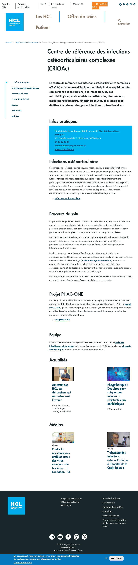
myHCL (43, 4)
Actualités (16, 110)
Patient (43, 27)
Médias (15, 116)
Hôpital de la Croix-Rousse (26, 42)
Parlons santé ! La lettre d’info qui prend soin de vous (114, 523)
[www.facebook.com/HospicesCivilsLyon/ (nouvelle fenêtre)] (124, 4)
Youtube (60, 537)
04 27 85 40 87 (62, 142)
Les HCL (43, 16)
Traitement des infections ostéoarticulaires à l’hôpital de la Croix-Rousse (117, 460)
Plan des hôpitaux (111, 498)
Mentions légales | (68, 547)
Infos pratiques (21, 82)
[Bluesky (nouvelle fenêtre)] (120, 4)
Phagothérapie (62, 320)
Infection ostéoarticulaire (67, 198)
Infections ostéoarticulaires (25, 88)
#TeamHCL (78, 4)
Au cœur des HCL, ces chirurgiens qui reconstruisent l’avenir (61, 392)
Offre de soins (82, 16)
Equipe (14, 105)
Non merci (116, 558)
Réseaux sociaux (111, 516)
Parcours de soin (19, 93)
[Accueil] (15, 22)
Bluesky (84, 537)
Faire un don (100, 5)
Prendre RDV (6, 5)
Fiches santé (109, 503)
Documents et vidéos (113, 507)
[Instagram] (127, 4)
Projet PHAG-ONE (20, 99)
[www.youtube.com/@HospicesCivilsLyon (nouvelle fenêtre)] (134, 4)
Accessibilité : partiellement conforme (68, 550)
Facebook (68, 537)
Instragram (76, 537)
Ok (106, 558)
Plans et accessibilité (23, 5)
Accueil (9, 42)
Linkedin (52, 537)
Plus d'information (23, 562)
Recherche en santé (58, 5)
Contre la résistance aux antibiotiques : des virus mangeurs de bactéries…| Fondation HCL (61, 460)
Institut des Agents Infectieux (96, 260)
